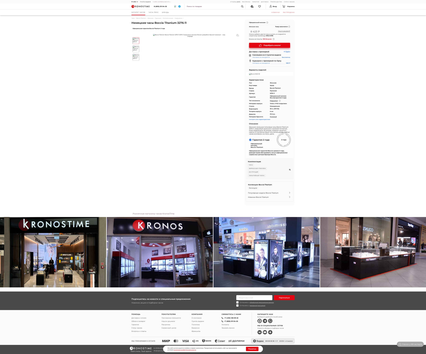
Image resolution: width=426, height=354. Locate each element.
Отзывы (233, 2)
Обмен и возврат (138, 321)
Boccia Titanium (141, 18)
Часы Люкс (154, 12)
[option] (159, 252)
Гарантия (255, 2)
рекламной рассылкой (257, 305)
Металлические (168, 18)
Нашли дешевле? (284, 31)
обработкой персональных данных (262, 302)
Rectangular (253, 188)
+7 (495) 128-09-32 (231, 318)
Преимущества (276, 2)
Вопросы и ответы (138, 331)
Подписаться (284, 298)
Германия (158, 18)
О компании (197, 318)
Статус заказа (289, 2)
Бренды (165, 12)
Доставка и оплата (138, 318)
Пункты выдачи (145, 2)
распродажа (289, 12)
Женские (150, 18)
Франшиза (196, 331)
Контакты (225, 325)
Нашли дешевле (168, 321)
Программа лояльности (171, 318)
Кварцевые (178, 18)
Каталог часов (138, 12)
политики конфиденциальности (185, 350)
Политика (196, 325)
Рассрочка (246, 2)
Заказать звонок (228, 328)
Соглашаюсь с (257, 302)
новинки (275, 12)
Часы (133, 18)
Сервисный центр (169, 328)
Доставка (264, 2)
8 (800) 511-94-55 (160, 6)
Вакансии (196, 328)
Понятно (252, 349)
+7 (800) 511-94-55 (231, 321)
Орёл (287, 52)
